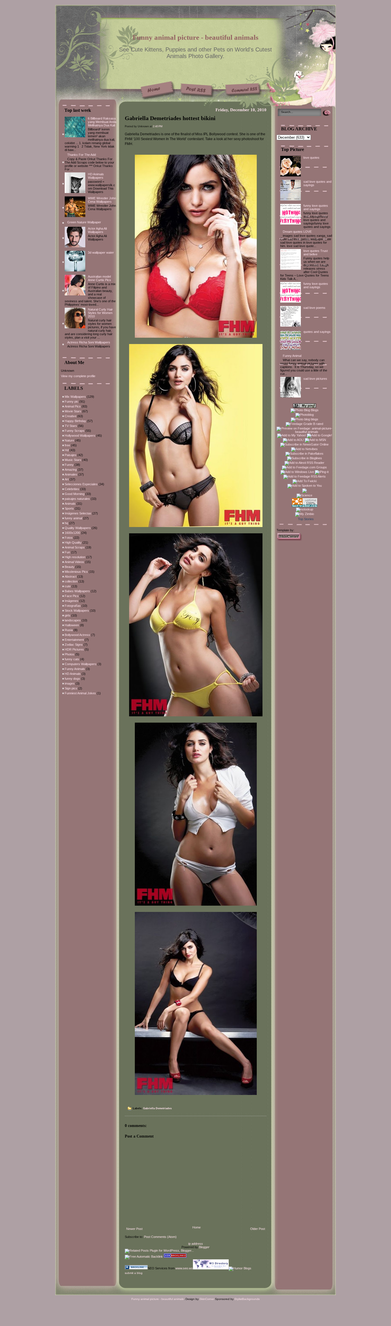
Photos (69, 654)
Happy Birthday (75, 421)
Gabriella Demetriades (157, 1108)
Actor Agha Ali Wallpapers (97, 230)
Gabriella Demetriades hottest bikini (170, 118)
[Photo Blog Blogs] (305, 410)
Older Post (257, 1228)
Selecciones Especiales (81, 484)
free (67, 445)
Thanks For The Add (81, 154)
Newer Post (134, 1228)
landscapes (73, 620)
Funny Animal (292, 355)
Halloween (72, 625)
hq (66, 523)
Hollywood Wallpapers (80, 435)
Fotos (69, 537)
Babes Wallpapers (77, 591)
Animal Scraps (75, 547)
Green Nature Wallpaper (84, 222)
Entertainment (74, 639)
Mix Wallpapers (75, 396)
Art (67, 479)
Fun (67, 552)
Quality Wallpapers (78, 528)
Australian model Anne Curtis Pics (99, 278)
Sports (69, 508)
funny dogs (72, 678)
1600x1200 (72, 532)
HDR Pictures (74, 649)
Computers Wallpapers (80, 664)
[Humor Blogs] (240, 1268)
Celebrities (72, 489)
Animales (71, 474)
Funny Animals (75, 669)
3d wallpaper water (101, 252)
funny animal (73, 518)
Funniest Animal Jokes (80, 693)
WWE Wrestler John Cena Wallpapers (102, 199)
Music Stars (73, 460)
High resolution (75, 557)
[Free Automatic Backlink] (144, 1256)
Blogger (204, 1247)
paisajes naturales (77, 498)
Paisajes (70, 455)
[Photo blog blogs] (304, 419)
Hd (67, 450)
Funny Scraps (74, 430)
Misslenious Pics (76, 571)
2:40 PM (158, 126)
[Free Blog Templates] (289, 539)
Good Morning (74, 494)
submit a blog (134, 1273)
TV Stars (71, 426)
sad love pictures (315, 378)
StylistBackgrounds (247, 1299)
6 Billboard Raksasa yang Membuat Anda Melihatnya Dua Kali (102, 122)
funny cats (72, 659)
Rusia (69, 630)
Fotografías (73, 605)
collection (71, 581)
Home (196, 1227)
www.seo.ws (184, 1268)
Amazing (71, 469)
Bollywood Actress (77, 635)
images (70, 683)
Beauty (69, 566)
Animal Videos (74, 562)
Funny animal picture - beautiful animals (195, 37)
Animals (70, 503)
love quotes (311, 157)
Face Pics (72, 596)
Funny (69, 464)
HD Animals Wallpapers (96, 175)
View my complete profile (78, 376)
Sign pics (71, 688)
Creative (70, 416)
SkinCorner (207, 1299)
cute (68, 586)
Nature (69, 440)
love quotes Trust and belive (315, 252)
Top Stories (306, 519)
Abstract (70, 576)
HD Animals (73, 673)
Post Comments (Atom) (160, 1236)
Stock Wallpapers (77, 610)
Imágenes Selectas (78, 513)
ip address (195, 1243)
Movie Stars (73, 411)
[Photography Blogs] (304, 492)
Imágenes (71, 601)
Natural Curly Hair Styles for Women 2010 (100, 313)
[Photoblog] (304, 414)
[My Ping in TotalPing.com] (304, 406)
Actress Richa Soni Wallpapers (88, 342)
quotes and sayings (317, 331)
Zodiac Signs (74, 644)
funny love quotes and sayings (315, 207)
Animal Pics (73, 406)
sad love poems (314, 307)
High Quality (73, 542)
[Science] (304, 495)
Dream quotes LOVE (297, 231)
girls (67, 615)
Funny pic (71, 401)
